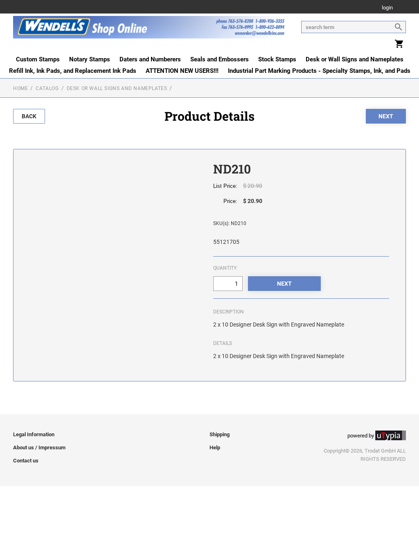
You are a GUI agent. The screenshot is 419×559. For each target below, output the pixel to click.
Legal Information (33, 434)
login (387, 8)
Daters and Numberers (150, 59)
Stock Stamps (277, 59)
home (20, 88)
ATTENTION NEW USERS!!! (182, 70)
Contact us (25, 461)
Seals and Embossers (219, 59)
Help (215, 447)
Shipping (220, 434)
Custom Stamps (38, 59)
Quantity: (225, 268)
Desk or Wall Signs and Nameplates (354, 59)
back (29, 116)
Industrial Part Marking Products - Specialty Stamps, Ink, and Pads (319, 70)
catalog (47, 88)
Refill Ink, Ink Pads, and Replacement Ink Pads (72, 70)
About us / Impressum (39, 447)
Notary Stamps (89, 59)
